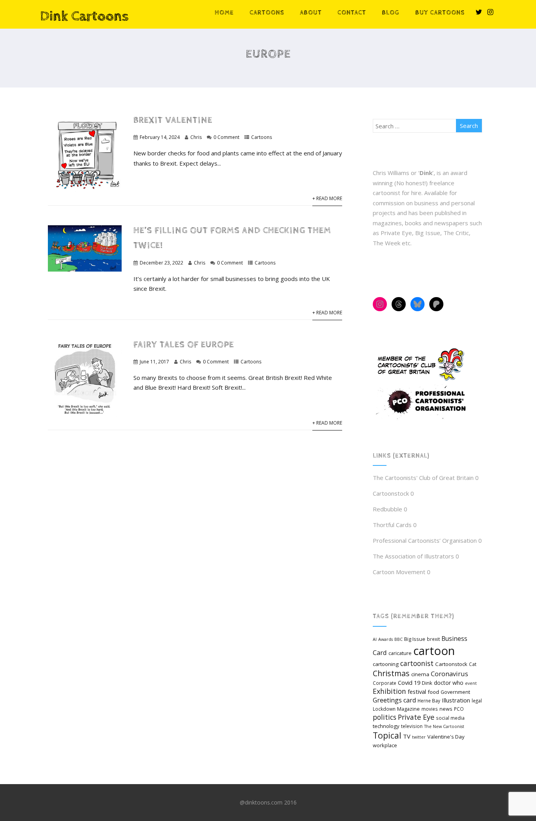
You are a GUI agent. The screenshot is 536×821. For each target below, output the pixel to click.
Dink (427, 682)
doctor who (448, 682)
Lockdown (384, 709)
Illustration (456, 700)
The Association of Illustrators (413, 556)
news (445, 708)
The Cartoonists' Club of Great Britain (423, 478)
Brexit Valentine (172, 120)
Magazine (408, 708)
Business (454, 639)
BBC (398, 639)
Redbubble (387, 509)
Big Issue (414, 638)
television (412, 726)
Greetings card (394, 700)
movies (429, 709)
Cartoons (267, 12)
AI (375, 639)
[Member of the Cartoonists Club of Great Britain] (424, 380)
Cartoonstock (391, 493)
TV (406, 736)
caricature (400, 653)
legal (477, 700)
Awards (385, 639)
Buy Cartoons (440, 12)
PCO (459, 709)
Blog (390, 12)
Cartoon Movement (399, 572)
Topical (387, 735)
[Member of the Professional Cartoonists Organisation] (424, 419)
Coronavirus (449, 674)
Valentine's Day (446, 736)
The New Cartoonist (444, 726)
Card (380, 652)
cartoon (434, 651)
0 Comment (226, 137)
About (311, 12)
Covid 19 (409, 682)
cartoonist (417, 663)
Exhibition (389, 691)
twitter (419, 737)
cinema (420, 674)
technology (386, 726)
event (471, 683)
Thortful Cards (392, 525)
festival (417, 691)
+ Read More (327, 198)
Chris (196, 137)
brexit (433, 639)
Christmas (391, 673)
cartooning (386, 664)
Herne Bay (428, 700)
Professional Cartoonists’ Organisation (425, 540)
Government (455, 691)
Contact (351, 12)
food (433, 691)
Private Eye (416, 717)
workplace (385, 745)
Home (224, 12)
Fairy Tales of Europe (183, 344)
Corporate (384, 683)
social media (450, 718)
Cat (472, 664)
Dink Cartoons (84, 16)
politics (384, 717)
